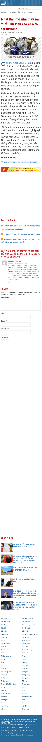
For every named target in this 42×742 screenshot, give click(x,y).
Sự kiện (25, 665)
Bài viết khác (5, 622)
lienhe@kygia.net (12, 733)
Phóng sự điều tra (7, 656)
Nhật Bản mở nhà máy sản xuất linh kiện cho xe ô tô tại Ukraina (20, 24)
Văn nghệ (4, 700)
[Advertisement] (21, 200)
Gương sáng (5, 634)
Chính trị (4, 625)
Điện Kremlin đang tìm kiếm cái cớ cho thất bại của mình (25, 569)
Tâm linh (4, 690)
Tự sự (24, 693)
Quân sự (25, 662)
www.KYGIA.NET (25, 728)
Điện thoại (25, 709)
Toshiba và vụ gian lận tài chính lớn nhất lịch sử (22, 234)
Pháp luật (25, 653)
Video (3, 662)
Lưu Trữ (25, 647)
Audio (24, 659)
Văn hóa (4, 697)
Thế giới (25, 672)
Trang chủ (4, 12)
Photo (3, 659)
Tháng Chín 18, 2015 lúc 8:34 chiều (18, 263)
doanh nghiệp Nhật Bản (12, 162)
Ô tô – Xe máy (27, 650)
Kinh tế (3, 647)
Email (4, 321)
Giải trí (3, 628)
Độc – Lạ (25, 700)
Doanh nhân (26, 643)
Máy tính (4, 637)
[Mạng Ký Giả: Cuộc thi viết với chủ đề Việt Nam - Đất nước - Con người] (21, 169)
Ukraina (30, 12)
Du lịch (24, 687)
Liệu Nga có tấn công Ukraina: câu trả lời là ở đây (24, 545)
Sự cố (3, 665)
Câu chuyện (26, 622)
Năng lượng (26, 675)
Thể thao (4, 678)
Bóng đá (25, 678)
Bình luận (5, 297)
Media (24, 656)
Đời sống (4, 703)
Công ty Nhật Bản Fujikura (19, 63)
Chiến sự (4, 675)
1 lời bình (7, 34)
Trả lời (10, 282)
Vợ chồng (4, 706)
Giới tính (25, 631)
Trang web (5, 329)
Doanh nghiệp (5, 643)
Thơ (23, 690)
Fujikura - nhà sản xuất (29, 162)
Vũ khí (24, 706)
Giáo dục (4, 631)
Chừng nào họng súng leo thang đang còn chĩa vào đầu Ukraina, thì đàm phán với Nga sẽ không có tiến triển (25, 594)
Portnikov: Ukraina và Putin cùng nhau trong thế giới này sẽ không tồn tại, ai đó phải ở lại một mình (25, 606)
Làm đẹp (25, 668)
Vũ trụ (3, 709)
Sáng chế (25, 637)
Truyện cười (26, 628)
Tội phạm (25, 681)
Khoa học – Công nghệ (30, 634)
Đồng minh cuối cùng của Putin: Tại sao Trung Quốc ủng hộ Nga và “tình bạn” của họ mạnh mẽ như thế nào (25, 559)
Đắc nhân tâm (27, 697)
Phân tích (4, 653)
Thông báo (4, 681)
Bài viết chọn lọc (27, 619)
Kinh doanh (12, 12)
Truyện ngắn (5, 693)
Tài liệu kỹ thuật (6, 672)
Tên (3, 313)
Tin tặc (3, 640)
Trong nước (26, 684)
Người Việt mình (6, 650)
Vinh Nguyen (13, 261)
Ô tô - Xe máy (22, 12)
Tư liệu (3, 687)
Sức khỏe (4, 668)
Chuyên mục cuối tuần (29, 625)
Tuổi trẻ (24, 703)
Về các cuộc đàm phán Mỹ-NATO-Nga (24, 580)
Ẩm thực (4, 619)
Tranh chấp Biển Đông (8, 684)
